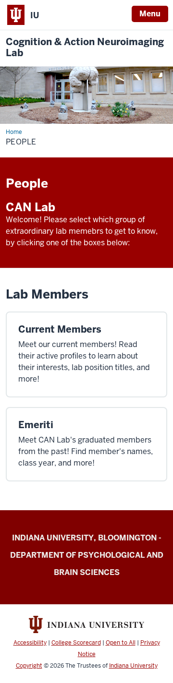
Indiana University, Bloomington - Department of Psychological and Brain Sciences (86, 555)
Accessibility (30, 643)
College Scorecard (76, 643)
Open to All (121, 643)
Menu (150, 14)
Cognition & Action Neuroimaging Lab (85, 47)
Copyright (29, 666)
